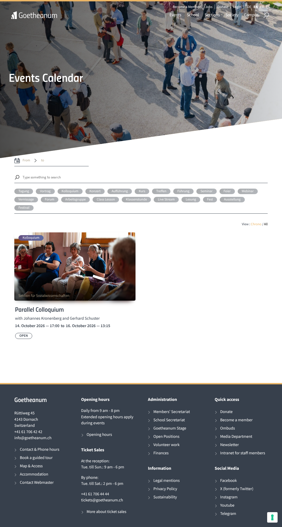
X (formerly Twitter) (237, 488)
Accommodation (34, 474)
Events (175, 15)
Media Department (236, 436)
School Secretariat (169, 420)
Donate (222, 6)
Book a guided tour (36, 457)
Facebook (228, 480)
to (42, 160)
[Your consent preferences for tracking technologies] (272, 517)
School (193, 15)
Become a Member (186, 6)
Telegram (228, 513)
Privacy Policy (165, 488)
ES (268, 6)
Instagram (229, 497)
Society (231, 15)
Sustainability (165, 497)
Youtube (227, 505)
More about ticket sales (106, 511)
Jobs (208, 6)
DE (249, 6)
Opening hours (99, 434)
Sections (212, 15)
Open (24, 336)
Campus (251, 15)
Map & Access (31, 466)
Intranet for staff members (242, 453)
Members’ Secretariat (171, 411)
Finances (161, 453)
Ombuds (227, 428)
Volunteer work (166, 444)
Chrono (256, 224)
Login (237, 6)
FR (262, 6)
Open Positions (166, 436)
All (266, 224)
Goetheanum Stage (169, 428)
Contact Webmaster (37, 482)
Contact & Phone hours (39, 449)
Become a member (236, 420)
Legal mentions (166, 480)
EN (256, 6)
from (26, 160)
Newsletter (229, 444)
